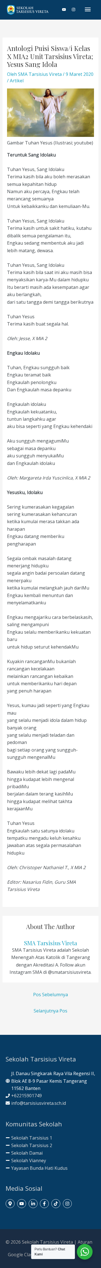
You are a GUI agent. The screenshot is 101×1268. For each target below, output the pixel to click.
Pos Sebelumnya (50, 994)
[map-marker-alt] (11, 1203)
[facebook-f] (45, 1203)
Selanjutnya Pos (50, 1011)
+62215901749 (26, 1095)
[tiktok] (56, 1203)
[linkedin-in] (34, 1203)
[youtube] (66, 9)
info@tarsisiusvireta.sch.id (38, 1103)
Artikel (17, 81)
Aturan (85, 1242)
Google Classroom (27, 1254)
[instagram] (74, 9)
